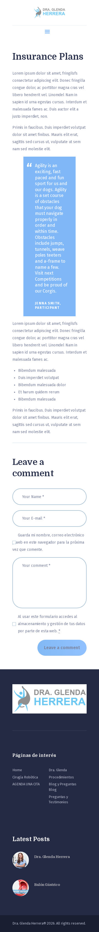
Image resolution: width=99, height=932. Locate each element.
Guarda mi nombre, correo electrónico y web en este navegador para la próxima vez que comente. (48, 542)
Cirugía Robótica (25, 777)
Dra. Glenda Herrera (52, 857)
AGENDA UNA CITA (26, 784)
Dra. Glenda (58, 770)
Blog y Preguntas (62, 784)
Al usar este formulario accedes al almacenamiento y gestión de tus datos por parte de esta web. (51, 623)
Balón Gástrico (47, 885)
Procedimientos (61, 777)
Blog (52, 790)
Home (17, 770)
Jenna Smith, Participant (48, 305)
